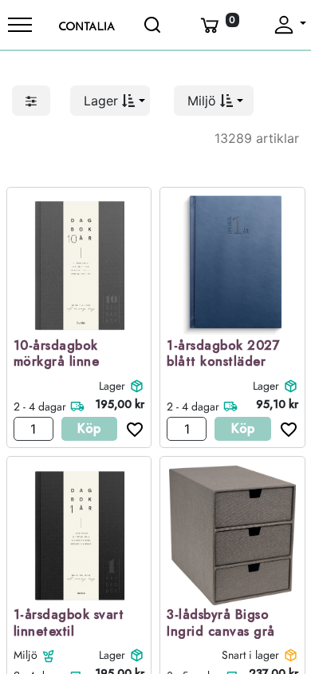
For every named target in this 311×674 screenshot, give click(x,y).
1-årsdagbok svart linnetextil (69, 623)
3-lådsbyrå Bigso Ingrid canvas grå (221, 623)
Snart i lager (250, 655)
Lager (112, 386)
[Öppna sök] (154, 25)
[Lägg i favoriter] (130, 429)
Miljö (25, 655)
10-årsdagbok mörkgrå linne (57, 354)
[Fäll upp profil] (289, 25)
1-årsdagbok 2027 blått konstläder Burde (223, 362)
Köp (88, 428)
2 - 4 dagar (40, 406)
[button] (110, 100)
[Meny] (20, 25)
